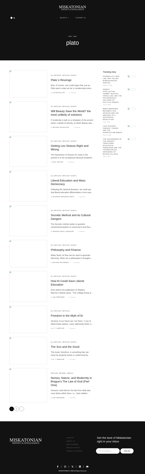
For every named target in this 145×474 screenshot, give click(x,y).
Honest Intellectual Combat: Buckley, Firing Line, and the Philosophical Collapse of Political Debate (112, 96)
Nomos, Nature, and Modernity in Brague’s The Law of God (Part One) (71, 381)
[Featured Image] (28, 83)
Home (70, 36)
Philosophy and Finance (66, 249)
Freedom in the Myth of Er (67, 315)
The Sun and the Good (65, 346)
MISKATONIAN (64, 471)
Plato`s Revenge (61, 80)
